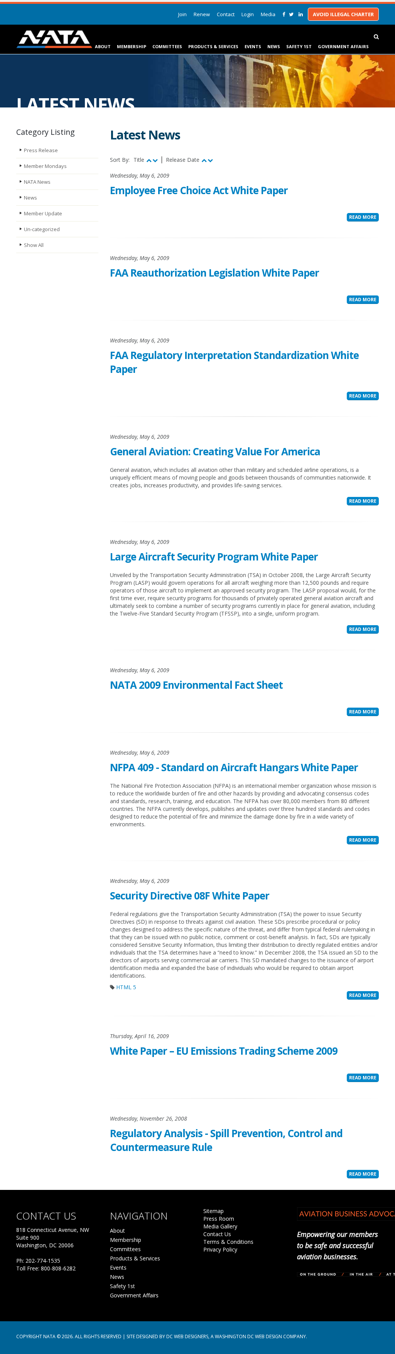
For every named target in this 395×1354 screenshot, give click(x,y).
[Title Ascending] (149, 160)
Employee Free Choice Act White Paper (199, 190)
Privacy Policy (220, 1249)
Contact (226, 14)
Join (182, 14)
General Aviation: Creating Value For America (215, 451)
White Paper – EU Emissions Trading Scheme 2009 (224, 1051)
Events (253, 46)
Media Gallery (220, 1226)
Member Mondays (45, 166)
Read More (362, 217)
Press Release (41, 150)
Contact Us (217, 1234)
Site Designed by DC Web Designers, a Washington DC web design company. (217, 1336)
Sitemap (213, 1211)
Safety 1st (299, 46)
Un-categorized (42, 229)
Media (268, 14)
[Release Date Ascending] (204, 160)
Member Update (43, 213)
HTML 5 (126, 987)
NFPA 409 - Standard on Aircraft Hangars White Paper (234, 767)
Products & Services (213, 46)
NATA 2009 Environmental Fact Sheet (196, 685)
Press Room (218, 1218)
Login (247, 14)
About (103, 46)
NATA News (37, 181)
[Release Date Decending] (210, 160)
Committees (167, 46)
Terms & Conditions (228, 1241)
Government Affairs (343, 46)
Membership (131, 46)
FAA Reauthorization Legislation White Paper (214, 273)
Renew (202, 14)
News (273, 46)
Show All (34, 245)
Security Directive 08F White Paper (189, 896)
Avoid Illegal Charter (343, 14)
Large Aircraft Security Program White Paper (214, 557)
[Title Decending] (155, 160)
